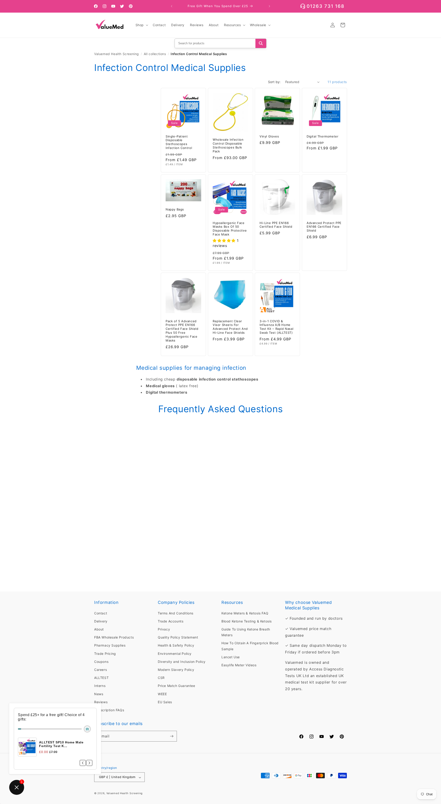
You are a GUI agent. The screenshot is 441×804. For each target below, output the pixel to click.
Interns (99, 686)
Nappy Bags (175, 209)
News (98, 694)
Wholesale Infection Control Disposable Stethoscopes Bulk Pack (228, 145)
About (99, 629)
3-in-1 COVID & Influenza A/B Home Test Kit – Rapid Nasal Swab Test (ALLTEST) (276, 326)
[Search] (260, 43)
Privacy (164, 629)
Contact (100, 613)
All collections (155, 54)
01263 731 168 (326, 6)
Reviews (100, 702)
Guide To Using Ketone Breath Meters (245, 632)
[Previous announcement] (172, 6)
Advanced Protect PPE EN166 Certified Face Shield (324, 226)
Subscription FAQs (109, 710)
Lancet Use (230, 657)
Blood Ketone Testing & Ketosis (246, 621)
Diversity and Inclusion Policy (182, 661)
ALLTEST (101, 678)
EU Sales (165, 702)
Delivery (100, 621)
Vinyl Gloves (269, 136)
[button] (141, 25)
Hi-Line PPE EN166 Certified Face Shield (276, 224)
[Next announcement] (269, 6)
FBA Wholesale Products (114, 637)
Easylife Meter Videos (239, 665)
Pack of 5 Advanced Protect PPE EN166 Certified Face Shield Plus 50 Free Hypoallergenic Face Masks (182, 330)
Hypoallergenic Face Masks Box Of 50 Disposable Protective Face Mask (230, 228)
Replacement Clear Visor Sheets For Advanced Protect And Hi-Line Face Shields (230, 326)
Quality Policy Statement (178, 637)
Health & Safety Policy (176, 645)
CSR (161, 678)
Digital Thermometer (322, 136)
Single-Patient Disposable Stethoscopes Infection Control (179, 142)
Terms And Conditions (175, 613)
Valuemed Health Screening (116, 54)
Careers (100, 670)
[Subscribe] (172, 736)
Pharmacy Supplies (109, 645)
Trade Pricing (105, 653)
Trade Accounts (170, 621)
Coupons (101, 661)
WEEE (162, 694)
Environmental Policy (175, 653)
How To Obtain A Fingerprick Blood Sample (250, 646)
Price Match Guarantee (176, 686)
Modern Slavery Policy (176, 670)
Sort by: (274, 82)
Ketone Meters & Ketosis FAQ (244, 613)
